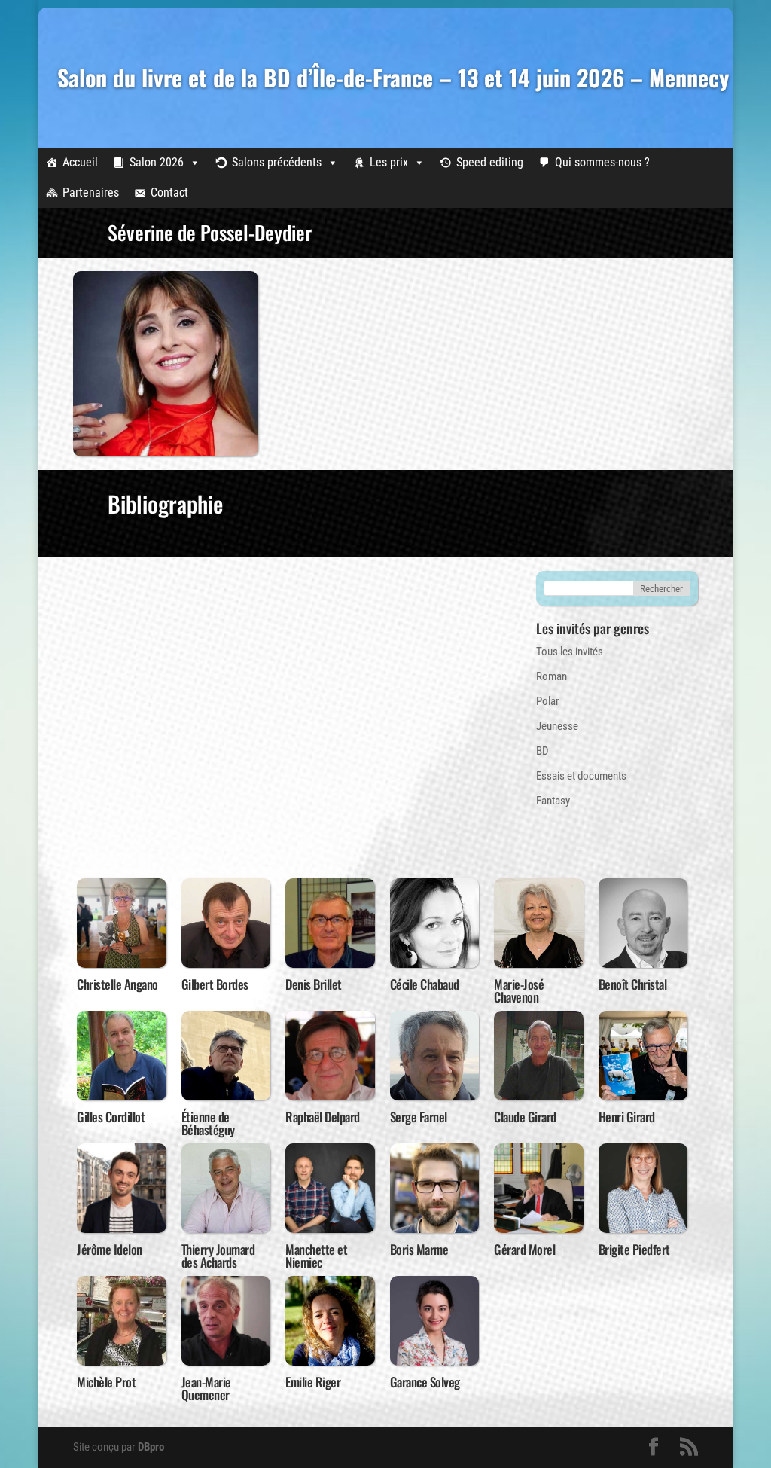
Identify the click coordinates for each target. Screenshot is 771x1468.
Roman (551, 676)
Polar (547, 701)
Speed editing (489, 162)
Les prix (389, 162)
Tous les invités (569, 651)
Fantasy (553, 800)
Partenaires (90, 192)
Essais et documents (581, 776)
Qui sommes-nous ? (602, 162)
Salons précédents (277, 162)
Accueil (80, 162)
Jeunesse (557, 726)
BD (542, 751)
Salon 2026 (157, 162)
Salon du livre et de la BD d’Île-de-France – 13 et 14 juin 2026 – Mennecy (393, 77)
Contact (169, 192)
